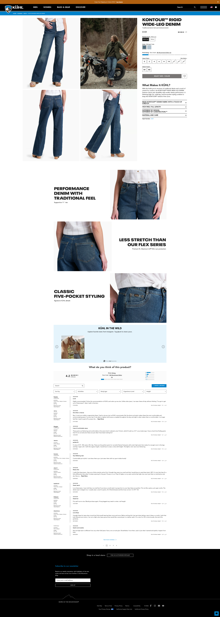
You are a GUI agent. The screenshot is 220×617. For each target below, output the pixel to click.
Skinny (152, 39)
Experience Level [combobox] (129, 391)
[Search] (195, 7)
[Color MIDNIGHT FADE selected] (144, 47)
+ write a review (159, 385)
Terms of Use (108, 606)
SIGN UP (72, 585)
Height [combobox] (148, 391)
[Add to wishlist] (184, 76)
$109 (144, 32)
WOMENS (19, 13)
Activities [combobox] (81, 391)
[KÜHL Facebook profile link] (150, 605)
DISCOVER (80, 7)
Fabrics (127, 606)
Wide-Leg (145, 39)
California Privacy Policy (141, 609)
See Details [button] (119, 2)
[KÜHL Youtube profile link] (163, 605)
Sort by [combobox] (57, 391)
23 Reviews (73, 376)
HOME (14, 13)
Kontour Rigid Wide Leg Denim (36, 13)
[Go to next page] (116, 545)
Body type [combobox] (104, 391)
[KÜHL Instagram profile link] (155, 605)
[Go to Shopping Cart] (215, 7)
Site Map (99, 606)
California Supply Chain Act (124, 609)
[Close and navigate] (218, 2)
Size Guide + (184, 58)
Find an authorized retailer (120, 555)
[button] (164, 102)
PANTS (25, 13)
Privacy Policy (118, 606)
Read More (101, 419)
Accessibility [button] (136, 606)
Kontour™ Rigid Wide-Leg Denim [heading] (162, 21)
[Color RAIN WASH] (149, 47)
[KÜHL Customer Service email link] (159, 605)
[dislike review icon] (165, 405)
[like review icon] (162, 405)
